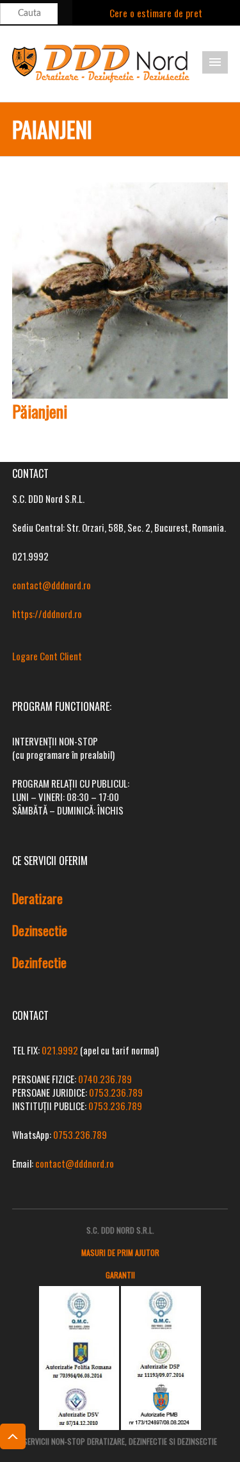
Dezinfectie (39, 962)
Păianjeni (39, 411)
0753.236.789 (116, 1092)
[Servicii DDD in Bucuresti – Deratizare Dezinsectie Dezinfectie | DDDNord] (101, 62)
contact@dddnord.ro (51, 585)
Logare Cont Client (47, 656)
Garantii (120, 1274)
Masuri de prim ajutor (120, 1252)
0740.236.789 (105, 1079)
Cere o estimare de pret (155, 13)
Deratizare (37, 898)
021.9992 (60, 1050)
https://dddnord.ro (47, 614)
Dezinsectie (39, 930)
